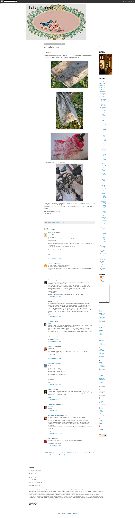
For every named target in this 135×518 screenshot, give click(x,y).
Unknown (50, 263)
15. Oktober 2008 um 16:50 (55, 358)
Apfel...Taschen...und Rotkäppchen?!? (103, 205)
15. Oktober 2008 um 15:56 (55, 341)
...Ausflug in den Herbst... (103, 219)
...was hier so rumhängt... (103, 123)
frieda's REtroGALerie (102, 351)
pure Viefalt (103, 281)
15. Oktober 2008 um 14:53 (55, 296)
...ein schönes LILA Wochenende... (103, 173)
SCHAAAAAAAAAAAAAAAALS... (103, 212)
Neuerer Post (47, 452)
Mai (103, 259)
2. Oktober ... (103, 228)
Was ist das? (104, 301)
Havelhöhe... (103, 111)
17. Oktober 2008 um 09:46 (55, 445)
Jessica (50, 438)
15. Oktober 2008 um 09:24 (55, 258)
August (103, 250)
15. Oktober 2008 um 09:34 (55, 275)
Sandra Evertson (52, 404)
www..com (104, 286)
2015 (101, 81)
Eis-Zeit (101, 402)
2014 (101, 83)
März (103, 265)
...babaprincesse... (41, 8)
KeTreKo (50, 321)
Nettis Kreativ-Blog (101, 422)
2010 (101, 91)
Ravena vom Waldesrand (54, 415)
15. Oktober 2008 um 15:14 (55, 316)
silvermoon (51, 346)
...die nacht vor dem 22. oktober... (103, 157)
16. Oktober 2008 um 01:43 (55, 410)
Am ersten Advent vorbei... (101, 333)
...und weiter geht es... (103, 116)
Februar (104, 268)
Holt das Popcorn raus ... (102, 413)
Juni (103, 255)
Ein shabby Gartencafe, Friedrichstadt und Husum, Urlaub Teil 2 (102, 317)
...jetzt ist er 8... (103, 150)
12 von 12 (103, 191)
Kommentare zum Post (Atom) (57, 455)
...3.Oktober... (103, 224)
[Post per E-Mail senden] (63, 222)
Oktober (104, 107)
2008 (101, 96)
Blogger (75, 513)
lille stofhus (51, 363)
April (103, 261)
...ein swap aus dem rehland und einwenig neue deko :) (103, 140)
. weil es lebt (102, 394)
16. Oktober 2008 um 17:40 (55, 433)
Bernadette (51, 280)
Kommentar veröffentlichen (53, 449)
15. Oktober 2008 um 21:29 (55, 399)
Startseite (69, 452)
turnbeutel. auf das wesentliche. (102, 355)
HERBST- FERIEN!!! (103, 165)
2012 (101, 87)
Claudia (50, 389)
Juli (103, 253)
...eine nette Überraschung (102, 367)
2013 (101, 85)
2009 (101, 94)
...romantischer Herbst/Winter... (103, 196)
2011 (101, 89)
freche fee (50, 232)
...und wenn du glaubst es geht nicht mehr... (103, 237)
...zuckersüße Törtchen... (103, 181)
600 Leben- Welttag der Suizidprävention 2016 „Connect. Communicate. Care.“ (102, 381)
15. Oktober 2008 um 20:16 (55, 384)
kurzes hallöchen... (103, 187)
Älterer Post (91, 452)
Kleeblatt (101, 340)
